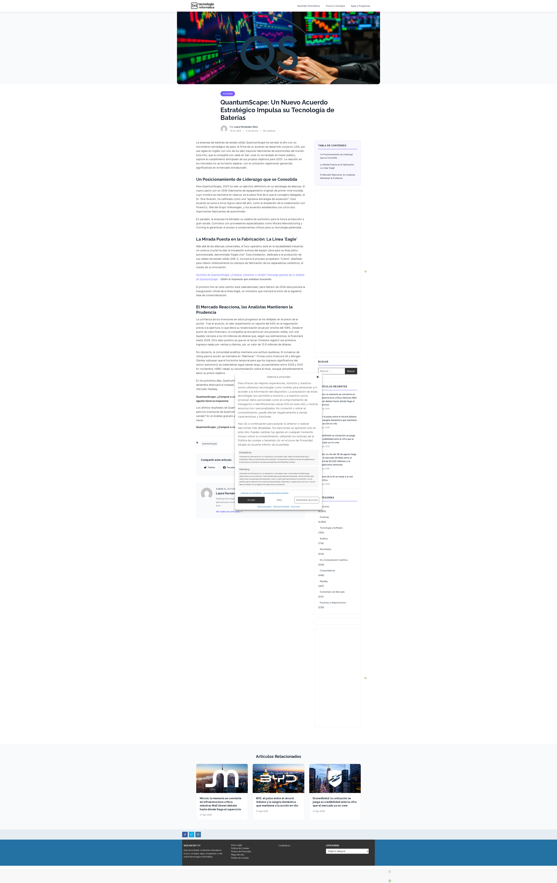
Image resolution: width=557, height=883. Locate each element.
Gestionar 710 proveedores (251, 493)
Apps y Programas (360, 6)
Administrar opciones (307, 500)
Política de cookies (264, 506)
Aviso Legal (295, 506)
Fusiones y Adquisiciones (333, 602)
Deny (279, 500)
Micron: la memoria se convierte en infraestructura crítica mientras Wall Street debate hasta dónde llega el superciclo (337, 399)
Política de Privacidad (281, 506)
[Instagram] (198, 834)
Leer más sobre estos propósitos (275, 493)
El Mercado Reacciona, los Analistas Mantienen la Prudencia (337, 176)
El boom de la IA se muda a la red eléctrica (335, 478)
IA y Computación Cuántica (333, 560)
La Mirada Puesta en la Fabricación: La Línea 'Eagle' (337, 166)
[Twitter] (191, 834)
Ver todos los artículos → (229, 511)
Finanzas (324, 517)
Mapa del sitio (237, 855)
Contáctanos (284, 845)
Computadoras (327, 570)
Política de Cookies (240, 848)
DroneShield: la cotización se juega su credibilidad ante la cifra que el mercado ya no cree (336, 439)
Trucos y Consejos (335, 6)
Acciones (228, 94)
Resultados (325, 549)
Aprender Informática (308, 6)
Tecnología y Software (331, 527)
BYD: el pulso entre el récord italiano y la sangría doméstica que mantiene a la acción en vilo (337, 420)
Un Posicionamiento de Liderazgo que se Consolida (336, 156)
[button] (317, 376)
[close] (389, 871)
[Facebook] (185, 834)
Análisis (324, 538)
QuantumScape (209, 443)
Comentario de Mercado (332, 591)
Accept (251, 500)
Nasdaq (324, 581)
